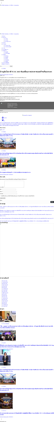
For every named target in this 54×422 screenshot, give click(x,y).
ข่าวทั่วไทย (6, 56)
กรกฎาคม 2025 (5, 298)
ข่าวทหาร (4, 42)
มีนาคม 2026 (4, 287)
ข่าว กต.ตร (4, 44)
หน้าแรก (3, 36)
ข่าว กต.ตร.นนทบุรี (7, 46)
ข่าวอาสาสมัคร (7, 53)
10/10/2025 (11, 74)
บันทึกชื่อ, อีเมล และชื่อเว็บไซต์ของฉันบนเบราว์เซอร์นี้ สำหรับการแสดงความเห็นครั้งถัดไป (17, 195)
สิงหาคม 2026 (4, 280)
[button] (27, 31)
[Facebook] (2, 110)
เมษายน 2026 (4, 286)
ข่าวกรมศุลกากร (5, 49)
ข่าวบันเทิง (6, 57)
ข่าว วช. (3, 48)
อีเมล (1, 191)
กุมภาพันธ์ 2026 (5, 288)
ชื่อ (1, 189)
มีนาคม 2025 (4, 303)
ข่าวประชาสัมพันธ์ (5, 62)
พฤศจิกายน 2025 (5, 292)
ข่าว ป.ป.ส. (6, 40)
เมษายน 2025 (4, 302)
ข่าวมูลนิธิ (6, 52)
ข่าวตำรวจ (4, 37)
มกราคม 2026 (4, 290)
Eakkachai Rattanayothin (4, 74)
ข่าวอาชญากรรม (7, 41)
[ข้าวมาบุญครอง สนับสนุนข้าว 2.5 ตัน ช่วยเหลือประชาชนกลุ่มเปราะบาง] (8, 167)
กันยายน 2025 (4, 295)
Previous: (26, 122)
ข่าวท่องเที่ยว (6, 60)
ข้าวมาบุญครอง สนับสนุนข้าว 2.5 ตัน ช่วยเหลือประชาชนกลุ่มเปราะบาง (15, 172)
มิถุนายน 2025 (4, 299)
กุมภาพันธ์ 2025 (5, 304)
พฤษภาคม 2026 (5, 284)
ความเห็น (2, 187)
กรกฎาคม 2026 (5, 282)
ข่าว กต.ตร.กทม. (7, 45)
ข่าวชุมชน (6, 61)
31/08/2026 (11, 157)
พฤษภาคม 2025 (5, 300)
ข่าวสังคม (4, 54)
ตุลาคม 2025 (4, 294)
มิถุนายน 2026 (4, 283)
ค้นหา (1, 200)
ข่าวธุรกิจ (6, 58)
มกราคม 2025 (4, 306)
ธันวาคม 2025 (4, 291)
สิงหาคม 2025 (4, 296)
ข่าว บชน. (6, 38)
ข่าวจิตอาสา (4, 50)
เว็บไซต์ (1, 193)
